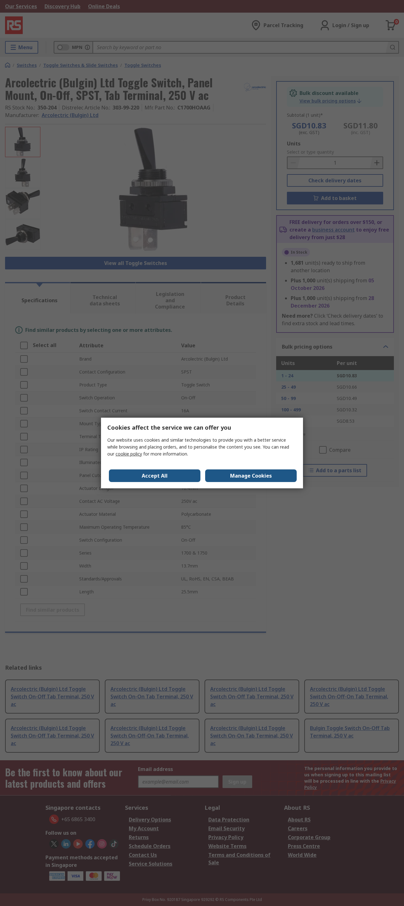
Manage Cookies (251, 475)
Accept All (155, 475)
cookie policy (129, 454)
